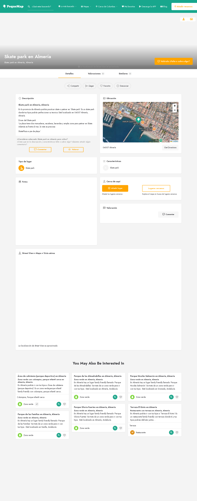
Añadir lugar (116, 188)
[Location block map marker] (138, 120)
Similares (125, 73)
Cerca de (106, 6)
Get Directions (170, 147)
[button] (140, 122)
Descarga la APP (148, 6)
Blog (165, 6)
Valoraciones (96, 73)
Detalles (69, 73)
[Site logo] (13, 6)
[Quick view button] (59, 404)
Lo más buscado (67, 6)
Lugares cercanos (156, 188)
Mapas (86, 6)
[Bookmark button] (64, 404)
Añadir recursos (184, 6)
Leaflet (175, 141)
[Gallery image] (56, 213)
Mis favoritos (129, 6)
